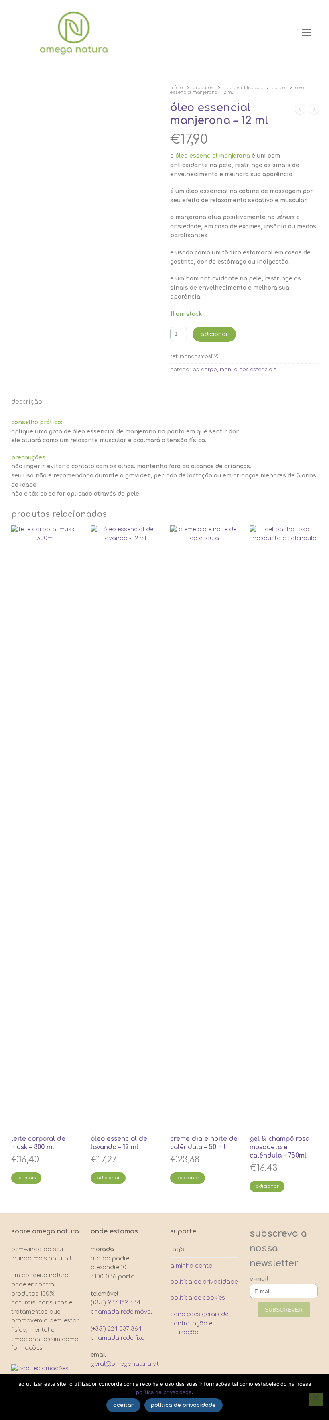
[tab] (26, 402)
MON (225, 369)
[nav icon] (306, 32)
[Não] (316, 1400)
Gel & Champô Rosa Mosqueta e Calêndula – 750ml (279, 1147)
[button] (108, 1178)
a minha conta (191, 1266)
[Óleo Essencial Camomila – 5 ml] (300, 110)
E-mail (259, 1279)
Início (176, 87)
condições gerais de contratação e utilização (199, 1323)
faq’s (177, 1249)
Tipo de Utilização (242, 87)
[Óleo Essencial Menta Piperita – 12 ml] (314, 110)
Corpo (278, 87)
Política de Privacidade (164, 1392)
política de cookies (197, 1298)
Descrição (26, 401)
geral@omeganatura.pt (125, 1364)
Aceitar (123, 1405)
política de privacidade (204, 1282)
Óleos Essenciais (255, 369)
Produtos (203, 87)
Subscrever (284, 1309)
